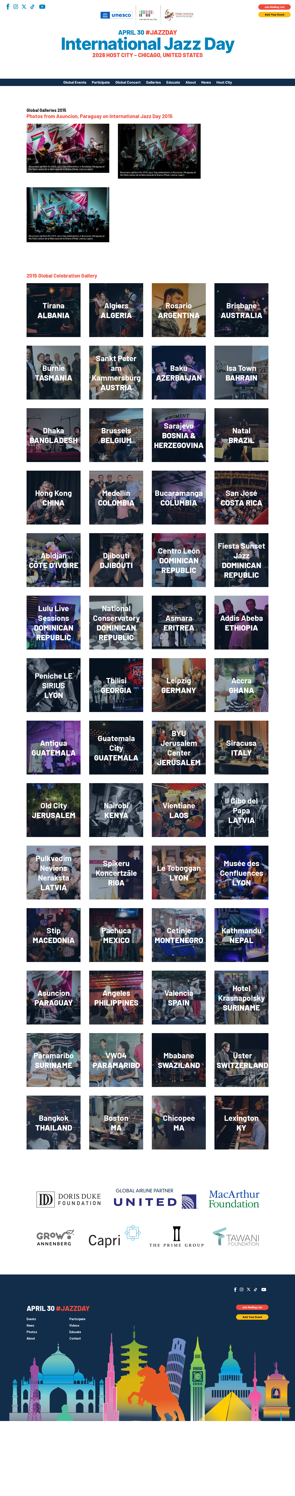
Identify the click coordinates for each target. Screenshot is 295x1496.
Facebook (7, 6)
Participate (101, 82)
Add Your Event (274, 14)
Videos (74, 1325)
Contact (75, 1338)
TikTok (32, 6)
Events (31, 1319)
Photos (32, 1332)
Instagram (15, 6)
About (191, 82)
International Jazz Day (147, 43)
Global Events (74, 82)
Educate (173, 82)
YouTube (42, 6)
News (206, 82)
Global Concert (128, 82)
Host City (224, 82)
